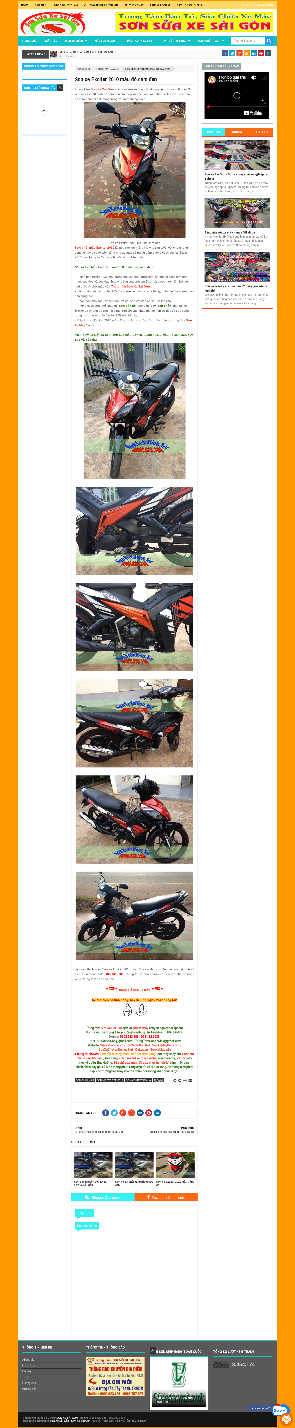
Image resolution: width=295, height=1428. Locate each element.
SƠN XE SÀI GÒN (67, 1417)
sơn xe (180, 1058)
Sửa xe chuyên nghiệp (154, 1062)
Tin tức (26, 1377)
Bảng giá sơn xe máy (134, 989)
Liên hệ (26, 1371)
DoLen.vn (141, 1049)
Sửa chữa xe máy (125, 1062)
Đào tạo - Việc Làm (66, 5)
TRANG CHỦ (29, 41)
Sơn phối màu (93, 1058)
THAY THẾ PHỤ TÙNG (173, 41)
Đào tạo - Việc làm (139, 41)
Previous (155, 1384)
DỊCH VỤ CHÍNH (74, 41)
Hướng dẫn (29, 1388)
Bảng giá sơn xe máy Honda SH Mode (230, 232)
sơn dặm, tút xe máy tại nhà (138, 1058)
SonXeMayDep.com (165, 1045)
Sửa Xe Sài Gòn (111, 1028)
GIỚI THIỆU (41, 5)
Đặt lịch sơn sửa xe (190, 5)
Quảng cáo (29, 1383)
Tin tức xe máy (134, 5)
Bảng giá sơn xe (160, 5)
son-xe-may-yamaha (107, 69)
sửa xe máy (140, 1028)
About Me (28, 1359)
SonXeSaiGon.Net (138, 1045)
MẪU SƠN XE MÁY (105, 41)
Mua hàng (28, 1365)
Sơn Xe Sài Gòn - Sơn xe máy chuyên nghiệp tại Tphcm (236, 176)
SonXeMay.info (160, 1049)
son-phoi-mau (85, 1080)
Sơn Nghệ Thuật (209, 41)
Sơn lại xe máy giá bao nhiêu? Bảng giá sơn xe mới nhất (236, 288)
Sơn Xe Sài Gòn (102, 89)
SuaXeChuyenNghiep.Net (116, 1049)
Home (24, 5)
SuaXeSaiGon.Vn (111, 1045)
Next (203, 1384)
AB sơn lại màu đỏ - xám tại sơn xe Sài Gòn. (86, 52)
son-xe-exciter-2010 (110, 1080)
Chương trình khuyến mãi (101, 5)
